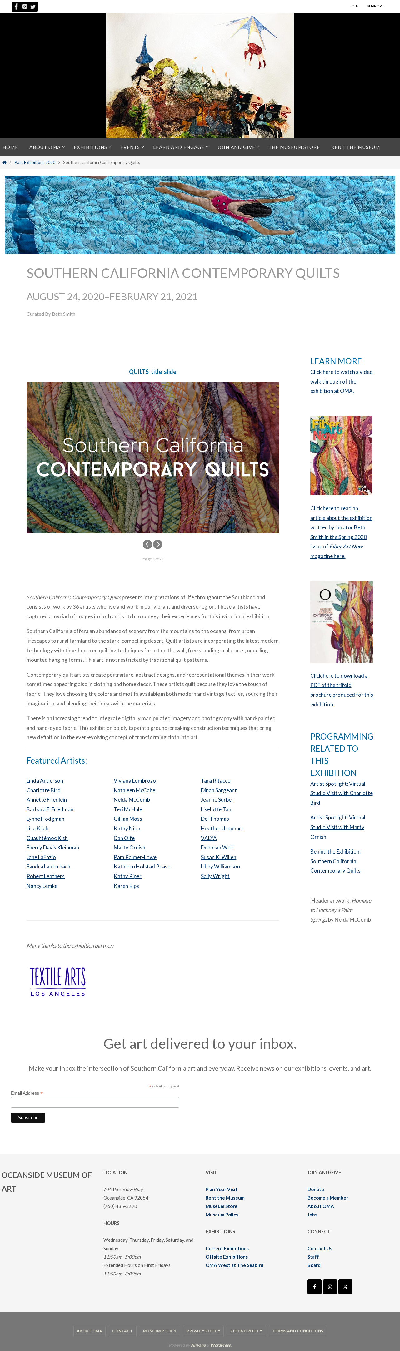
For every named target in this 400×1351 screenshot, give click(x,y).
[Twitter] (33, 7)
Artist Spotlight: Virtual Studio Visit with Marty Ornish (337, 827)
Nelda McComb (132, 799)
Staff (313, 1256)
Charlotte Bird (44, 790)
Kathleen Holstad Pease (142, 866)
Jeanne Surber (217, 799)
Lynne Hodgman (45, 818)
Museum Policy (222, 1214)
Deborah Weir (217, 847)
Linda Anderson (45, 780)
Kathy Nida (127, 828)
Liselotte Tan (216, 809)
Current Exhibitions (227, 1248)
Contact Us (320, 1248)
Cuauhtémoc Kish (47, 838)
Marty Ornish (129, 847)
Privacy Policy (203, 1331)
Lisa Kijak (37, 828)
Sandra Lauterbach (48, 866)
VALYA (209, 838)
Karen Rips (126, 886)
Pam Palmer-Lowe (135, 857)
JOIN (354, 6)
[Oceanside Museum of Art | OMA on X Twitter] (345, 1286)
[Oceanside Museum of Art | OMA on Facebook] (315, 1286)
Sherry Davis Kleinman (53, 847)
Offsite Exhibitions (227, 1256)
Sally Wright (215, 876)
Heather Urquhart (222, 828)
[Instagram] (25, 7)
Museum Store (222, 1206)
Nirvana (198, 1345)
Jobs (312, 1214)
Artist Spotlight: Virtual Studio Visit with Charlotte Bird (341, 793)
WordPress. (221, 1345)
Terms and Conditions (297, 1331)
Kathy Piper (128, 876)
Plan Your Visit (222, 1189)
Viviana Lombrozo (135, 780)
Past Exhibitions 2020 (34, 162)
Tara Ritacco (216, 780)
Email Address (27, 1093)
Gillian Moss (128, 818)
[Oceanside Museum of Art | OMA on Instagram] (330, 1286)
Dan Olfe (124, 838)
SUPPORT (375, 6)
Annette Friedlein (47, 799)
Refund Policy (246, 1331)
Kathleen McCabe (134, 790)
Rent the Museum (225, 1197)
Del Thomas (215, 818)
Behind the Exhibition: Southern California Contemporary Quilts (335, 861)
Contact (122, 1331)
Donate (316, 1189)
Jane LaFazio (41, 857)
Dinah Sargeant (219, 790)
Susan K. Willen (218, 857)
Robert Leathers (46, 876)
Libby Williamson (220, 866)
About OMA (321, 1206)
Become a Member (328, 1197)
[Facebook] (17, 7)
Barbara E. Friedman (50, 809)
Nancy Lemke (42, 886)
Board (314, 1265)
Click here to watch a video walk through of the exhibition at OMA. (341, 381)
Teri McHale (128, 809)
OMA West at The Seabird (234, 1265)
